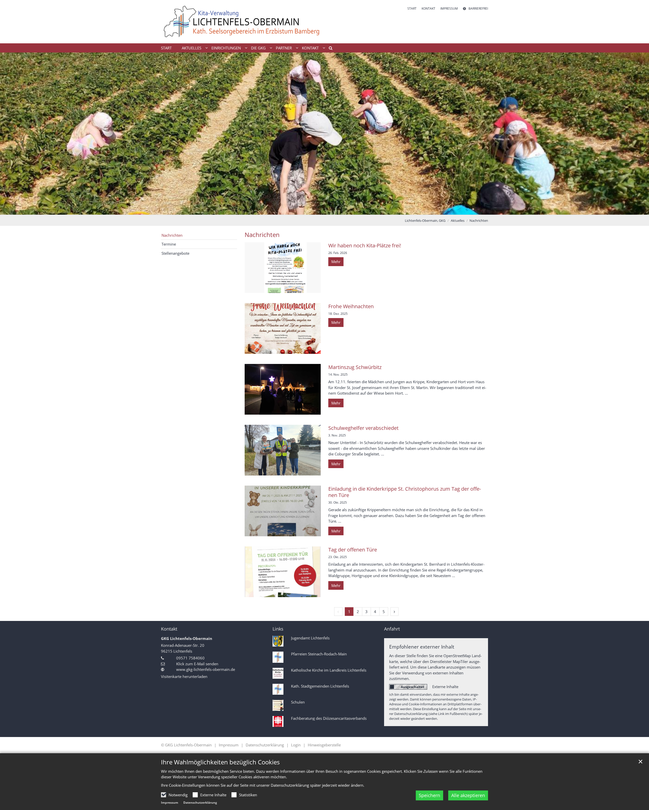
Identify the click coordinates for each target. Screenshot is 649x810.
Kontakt (169, 629)
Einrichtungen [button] (226, 47)
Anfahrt (392, 629)
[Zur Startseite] (241, 21)
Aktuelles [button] (191, 47)
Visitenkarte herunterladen (184, 676)
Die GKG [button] (258, 47)
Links (278, 629)
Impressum (169, 802)
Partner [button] (284, 47)
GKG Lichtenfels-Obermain (186, 638)
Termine (168, 244)
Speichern (429, 795)
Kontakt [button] (310, 47)
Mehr (335, 261)
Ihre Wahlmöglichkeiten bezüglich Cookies (220, 762)
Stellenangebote (175, 253)
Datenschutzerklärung (200, 802)
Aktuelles (457, 220)
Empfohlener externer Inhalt (421, 646)
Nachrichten (479, 220)
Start (166, 47)
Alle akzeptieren (468, 795)
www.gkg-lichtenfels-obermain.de (205, 669)
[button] (328, 48)
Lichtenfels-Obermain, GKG (425, 220)
